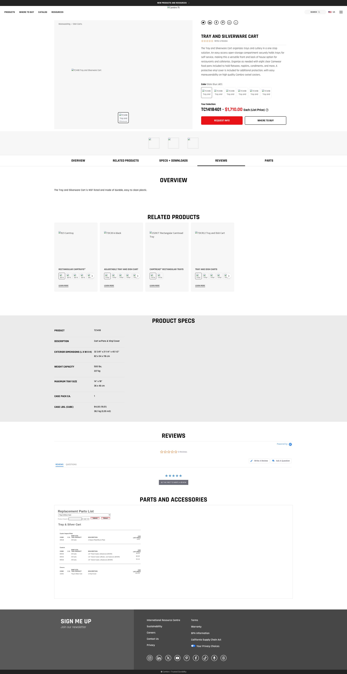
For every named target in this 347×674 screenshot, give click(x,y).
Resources (57, 12)
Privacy (151, 645)
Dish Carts (77, 24)
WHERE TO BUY (266, 120)
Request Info (222, 120)
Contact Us (153, 639)
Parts (269, 161)
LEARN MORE (63, 285)
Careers (151, 632)
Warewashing (65, 24)
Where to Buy (26, 12)
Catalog (42, 12)
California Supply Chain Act (206, 639)
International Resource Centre (163, 620)
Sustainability (154, 626)
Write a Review (221, 41)
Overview (78, 161)
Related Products (126, 161)
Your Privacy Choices (208, 646)
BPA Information (200, 633)
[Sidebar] (341, 12)
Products (9, 12)
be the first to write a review (173, 482)
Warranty (196, 626)
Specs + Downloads (173, 161)
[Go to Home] (173, 12)
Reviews (221, 161)
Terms (194, 620)
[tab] (259, 460)
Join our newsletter (73, 627)
